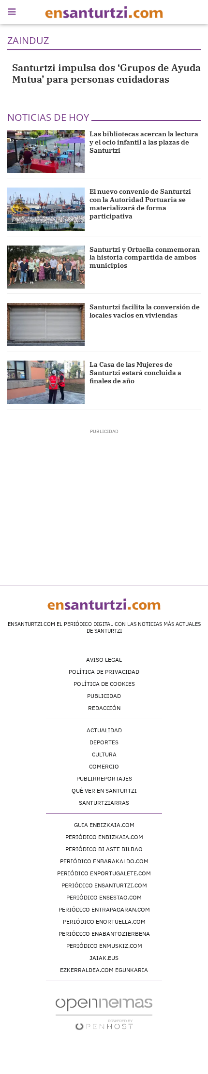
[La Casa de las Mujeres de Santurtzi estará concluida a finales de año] (46, 382)
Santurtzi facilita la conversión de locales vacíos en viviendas (144, 311)
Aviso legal (104, 659)
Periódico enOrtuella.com (104, 921)
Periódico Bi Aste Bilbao (104, 849)
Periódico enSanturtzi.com (104, 885)
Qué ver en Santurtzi (104, 790)
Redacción (104, 707)
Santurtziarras (104, 802)
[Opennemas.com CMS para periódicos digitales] (104, 1013)
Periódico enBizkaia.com (104, 837)
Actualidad (104, 730)
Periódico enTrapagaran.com (104, 909)
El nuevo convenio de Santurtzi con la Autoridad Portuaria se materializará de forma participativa (140, 203)
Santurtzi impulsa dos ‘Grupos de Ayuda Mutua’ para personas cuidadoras (106, 73)
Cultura (104, 754)
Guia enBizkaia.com (104, 824)
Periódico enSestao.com (104, 897)
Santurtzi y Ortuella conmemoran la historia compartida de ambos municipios (144, 257)
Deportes (104, 742)
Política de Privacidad (104, 671)
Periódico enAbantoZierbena (104, 933)
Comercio (104, 766)
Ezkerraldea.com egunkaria (104, 969)
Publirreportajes (104, 778)
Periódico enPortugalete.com (104, 873)
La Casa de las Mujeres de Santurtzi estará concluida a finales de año (135, 372)
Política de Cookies (104, 683)
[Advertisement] (104, 495)
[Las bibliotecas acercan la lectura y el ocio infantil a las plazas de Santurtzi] (46, 151)
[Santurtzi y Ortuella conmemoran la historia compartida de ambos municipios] (46, 267)
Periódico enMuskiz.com (104, 945)
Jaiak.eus (104, 957)
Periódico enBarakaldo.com (104, 861)
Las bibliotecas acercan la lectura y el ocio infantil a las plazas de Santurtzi (143, 142)
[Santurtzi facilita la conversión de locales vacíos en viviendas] (46, 324)
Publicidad (104, 695)
